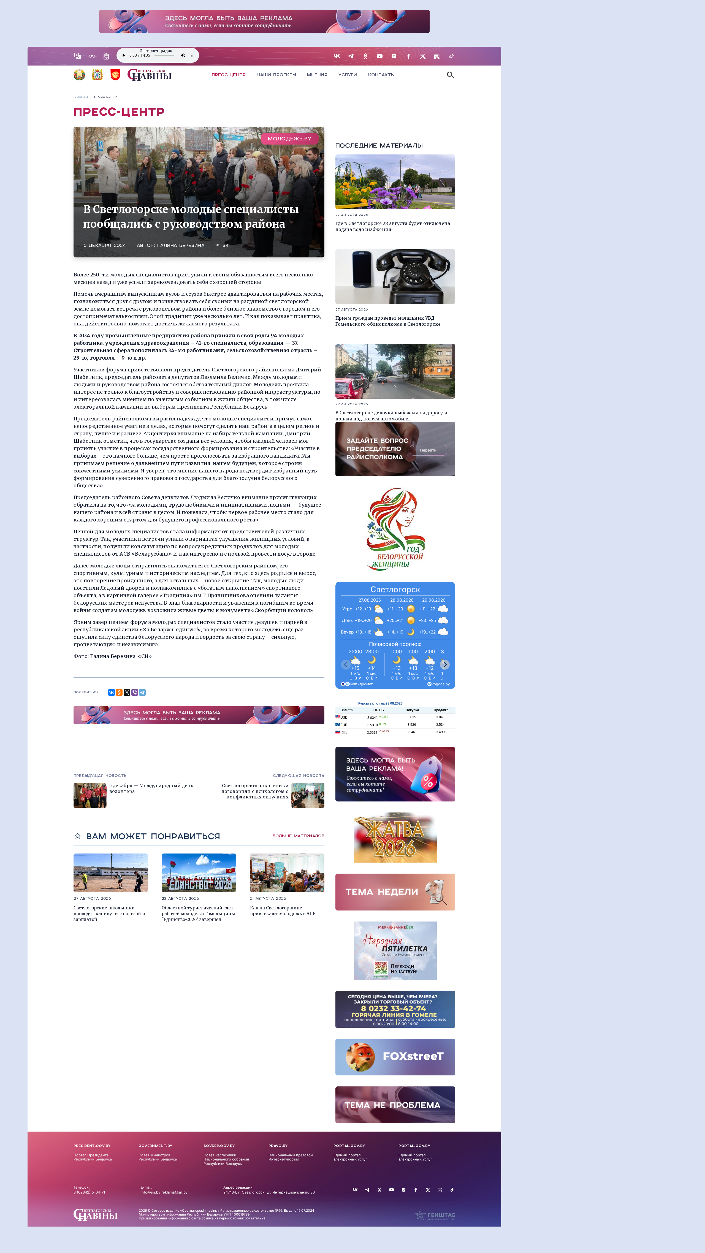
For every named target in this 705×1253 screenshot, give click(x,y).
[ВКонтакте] (111, 692)
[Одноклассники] (119, 692)
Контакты (381, 74)
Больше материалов (298, 835)
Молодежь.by (289, 138)
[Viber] (134, 692)
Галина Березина (181, 245)
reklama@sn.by (174, 1192)
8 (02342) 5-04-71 (89, 1192)
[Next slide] (445, 665)
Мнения (317, 74)
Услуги (347, 74)
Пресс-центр (229, 74)
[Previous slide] (346, 665)
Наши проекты (276, 74)
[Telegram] (142, 692)
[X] (127, 692)
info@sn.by (150, 1192)
